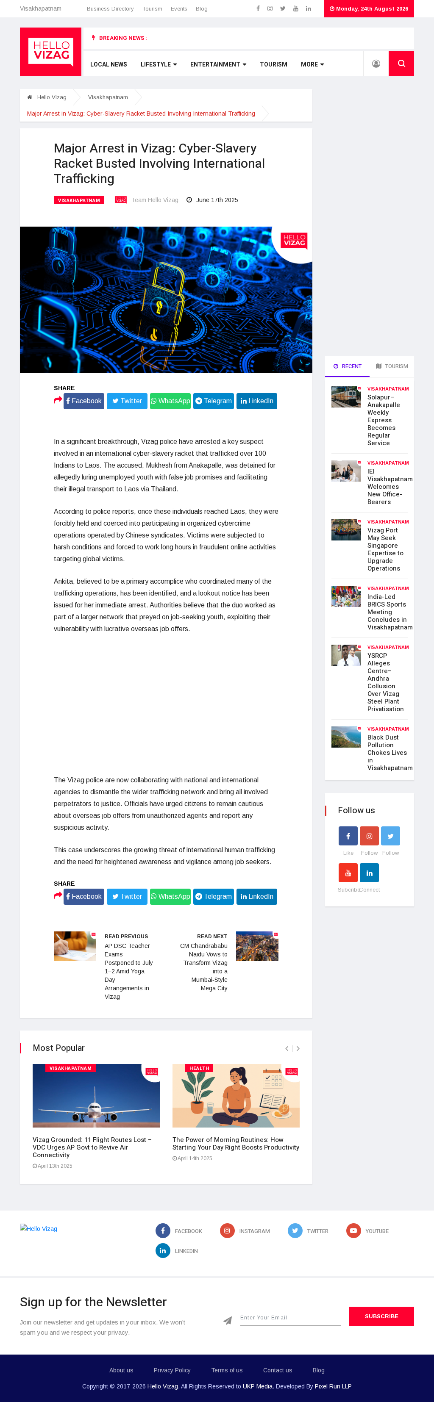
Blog (202, 9)
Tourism (152, 9)
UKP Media (258, 1386)
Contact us (277, 1370)
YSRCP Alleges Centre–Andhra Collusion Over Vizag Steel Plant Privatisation (385, 682)
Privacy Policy (172, 1370)
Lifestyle (156, 64)
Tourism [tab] (396, 366)
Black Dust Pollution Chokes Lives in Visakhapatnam (390, 753)
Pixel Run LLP (333, 1386)
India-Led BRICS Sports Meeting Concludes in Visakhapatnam (390, 612)
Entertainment (215, 64)
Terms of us (227, 1370)
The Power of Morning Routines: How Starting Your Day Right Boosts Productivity (235, 1143)
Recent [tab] (351, 366)
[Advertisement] (166, 705)
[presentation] (286, 1048)
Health (199, 1068)
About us (121, 1370)
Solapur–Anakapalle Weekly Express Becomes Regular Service (383, 420)
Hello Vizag (51, 97)
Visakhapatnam (108, 97)
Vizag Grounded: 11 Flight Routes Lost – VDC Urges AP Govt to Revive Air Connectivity (92, 1147)
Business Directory (110, 9)
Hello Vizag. (163, 1386)
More (309, 64)
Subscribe (381, 1316)
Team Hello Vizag (154, 200)
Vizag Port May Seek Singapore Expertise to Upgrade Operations (385, 549)
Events (179, 9)
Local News (108, 64)
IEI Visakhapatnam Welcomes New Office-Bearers (390, 487)
